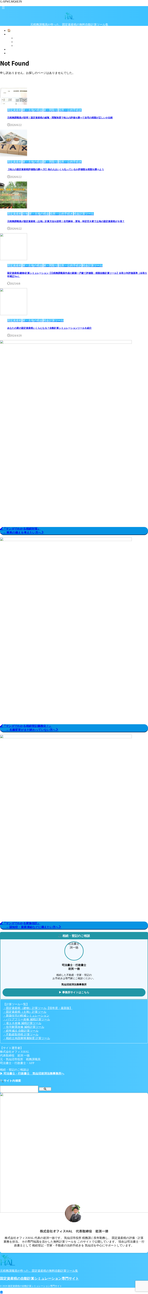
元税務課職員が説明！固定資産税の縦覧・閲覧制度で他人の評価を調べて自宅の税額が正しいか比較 (60, 117)
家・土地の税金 (17, 34)
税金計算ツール (24, 38)
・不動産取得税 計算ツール (20, 1034)
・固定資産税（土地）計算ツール (24, 1011)
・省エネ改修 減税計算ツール (22, 1023)
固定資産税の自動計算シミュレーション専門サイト (69, 31)
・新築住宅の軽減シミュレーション (26, 1015)
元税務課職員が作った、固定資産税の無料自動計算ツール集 (39, 1270)
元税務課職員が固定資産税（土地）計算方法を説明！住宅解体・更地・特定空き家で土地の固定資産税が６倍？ (66, 221)
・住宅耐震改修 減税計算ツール (23, 1026)
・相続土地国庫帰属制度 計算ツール (26, 1038)
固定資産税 (21, 41)
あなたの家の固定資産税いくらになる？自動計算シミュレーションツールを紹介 (49, 328)
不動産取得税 (23, 45)
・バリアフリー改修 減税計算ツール (26, 1019)
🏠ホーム (13, 30)
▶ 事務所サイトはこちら (74, 992)
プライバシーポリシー (21, 49)
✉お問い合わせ (17, 53)
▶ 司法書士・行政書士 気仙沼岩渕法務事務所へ (32, 1073)
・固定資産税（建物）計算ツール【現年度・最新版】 (37, 1008)
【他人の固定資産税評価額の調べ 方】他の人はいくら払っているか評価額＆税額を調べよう (55, 169)
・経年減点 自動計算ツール (20, 1030)
